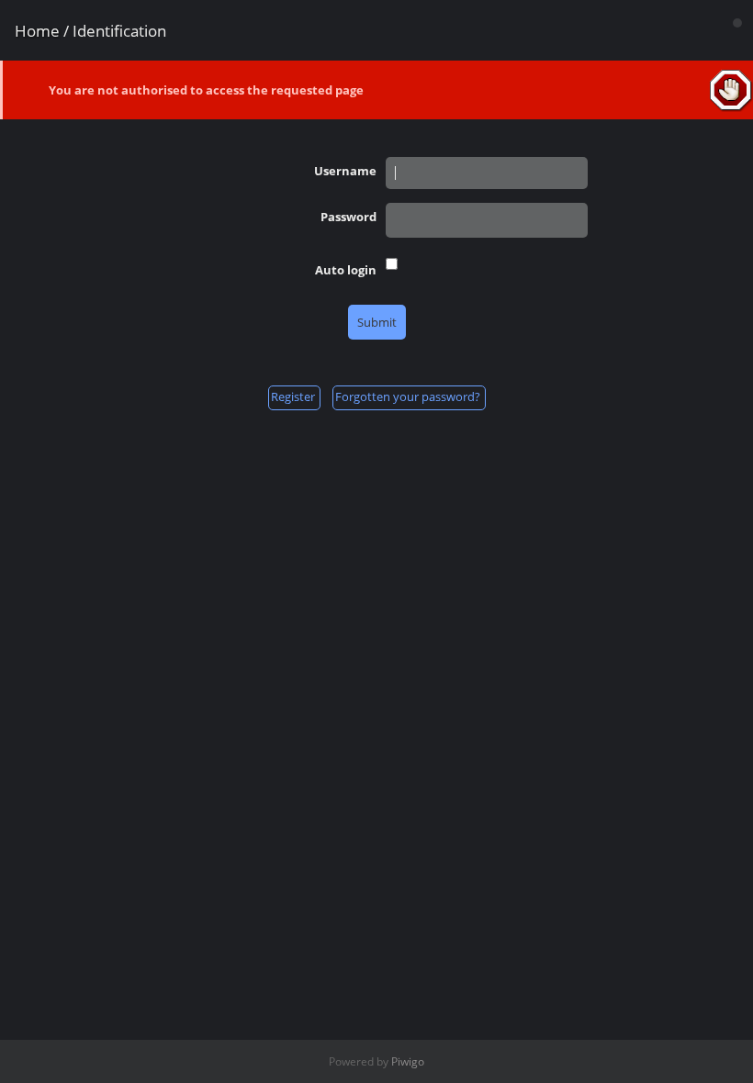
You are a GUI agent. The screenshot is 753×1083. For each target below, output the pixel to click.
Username (345, 170)
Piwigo (407, 1061)
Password (348, 216)
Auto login (345, 270)
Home (37, 30)
